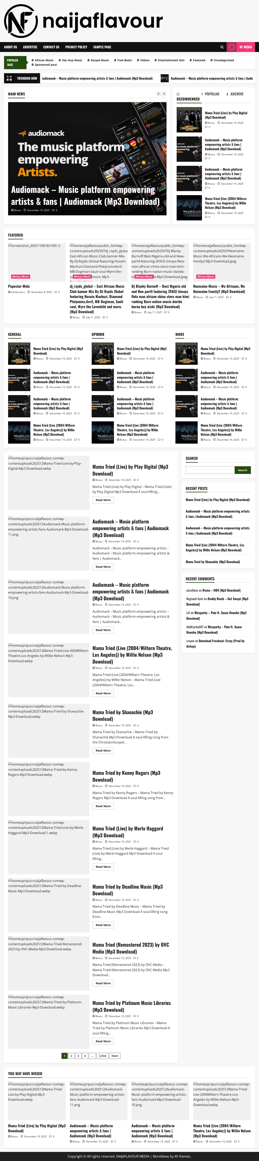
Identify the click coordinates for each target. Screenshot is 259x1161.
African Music (44, 60)
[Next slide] (164, 93)
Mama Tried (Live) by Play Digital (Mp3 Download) (189, 119)
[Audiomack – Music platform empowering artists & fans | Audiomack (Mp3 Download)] (87, 158)
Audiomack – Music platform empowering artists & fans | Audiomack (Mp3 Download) (71, 78)
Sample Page (102, 46)
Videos (145, 60)
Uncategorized (224, 60)
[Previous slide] (158, 93)
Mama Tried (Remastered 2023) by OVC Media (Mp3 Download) (48, 963)
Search (192, 458)
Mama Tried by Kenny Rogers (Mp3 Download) (48, 789)
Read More (105, 500)
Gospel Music (100, 60)
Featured (199, 60)
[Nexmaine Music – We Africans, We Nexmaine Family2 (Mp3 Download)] (222, 262)
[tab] (189, 97)
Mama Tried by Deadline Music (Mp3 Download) (48, 905)
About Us (10, 46)
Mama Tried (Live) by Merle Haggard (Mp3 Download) (48, 847)
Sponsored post (46, 65)
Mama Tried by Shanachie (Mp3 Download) (48, 731)
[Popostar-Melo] (37, 262)
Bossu (17, 210)
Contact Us (51, 46)
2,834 (102, 1056)
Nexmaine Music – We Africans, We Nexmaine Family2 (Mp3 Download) (219, 288)
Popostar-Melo (19, 286)
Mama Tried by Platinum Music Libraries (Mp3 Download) (48, 1022)
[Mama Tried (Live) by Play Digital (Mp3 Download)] (37, 1101)
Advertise (30, 46)
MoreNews (161, 1156)
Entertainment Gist (171, 60)
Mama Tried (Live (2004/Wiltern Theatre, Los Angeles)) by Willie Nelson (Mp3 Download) (189, 207)
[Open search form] (222, 47)
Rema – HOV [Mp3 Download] (222, 590)
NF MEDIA (246, 46)
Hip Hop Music (72, 60)
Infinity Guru (18, 292)
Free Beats (124, 60)
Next (114, 1056)
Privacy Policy (76, 46)
